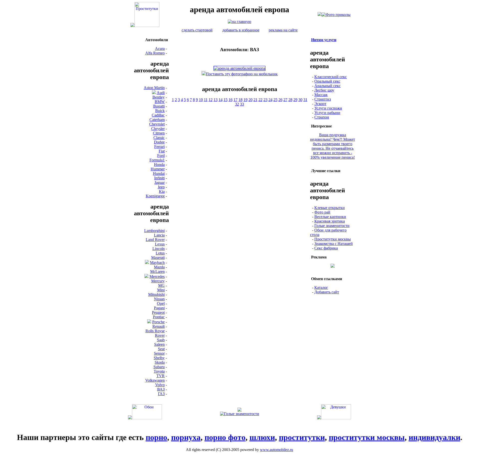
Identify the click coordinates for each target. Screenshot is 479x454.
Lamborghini (154, 230)
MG (161, 285)
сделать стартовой (197, 30)
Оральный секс (327, 81)
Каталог (321, 287)
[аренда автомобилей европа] (239, 21)
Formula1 (157, 160)
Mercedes (157, 276)
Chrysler (158, 128)
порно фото (225, 437)
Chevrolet (157, 124)
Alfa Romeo (155, 53)
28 (290, 100)
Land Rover (155, 239)
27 (285, 100)
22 (260, 100)
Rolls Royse (155, 331)
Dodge (159, 142)
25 (275, 100)
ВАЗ (161, 389)
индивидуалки (434, 437)
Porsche (158, 322)
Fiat (162, 151)
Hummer (158, 169)
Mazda (159, 267)
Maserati (158, 257)
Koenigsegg (155, 196)
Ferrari (159, 146)
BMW (160, 102)
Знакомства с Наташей (333, 243)
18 (240, 100)
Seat (161, 349)
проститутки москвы (367, 437)
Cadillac (158, 115)
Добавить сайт (326, 292)
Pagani (159, 308)
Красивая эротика (329, 221)
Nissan (159, 299)
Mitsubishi (156, 294)
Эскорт (320, 104)
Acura (160, 48)
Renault (158, 326)
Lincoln (158, 248)
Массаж (321, 95)
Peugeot (158, 312)
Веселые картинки (330, 217)
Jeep (161, 187)
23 (265, 100)
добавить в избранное (240, 30)
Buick (160, 111)
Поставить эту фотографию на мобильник (242, 74)
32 (237, 104)
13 (216, 100)
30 (300, 100)
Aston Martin (154, 88)
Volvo (160, 385)
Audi (161, 93)
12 (211, 100)
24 (270, 100)
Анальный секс (327, 86)
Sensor (159, 353)
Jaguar (159, 182)
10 (201, 100)
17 (236, 100)
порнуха (186, 437)
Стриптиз (322, 99)
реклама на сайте (283, 30)
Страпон (321, 117)
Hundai (159, 173)
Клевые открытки (329, 208)
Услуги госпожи (328, 108)
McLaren (157, 271)
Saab (161, 340)
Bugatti (159, 106)
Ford (161, 155)
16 (231, 100)
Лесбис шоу (324, 90)
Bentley (158, 97)
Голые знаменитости (332, 226)
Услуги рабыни (327, 113)
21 (255, 100)
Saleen (159, 344)
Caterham (157, 119)
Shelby (159, 358)
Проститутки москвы (332, 239)
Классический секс (330, 77)
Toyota (159, 371)
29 (295, 100)
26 (280, 100)
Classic (159, 137)
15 (226, 100)
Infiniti (159, 178)
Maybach (157, 262)
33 (242, 104)
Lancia (159, 235)
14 (221, 100)
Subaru (159, 367)
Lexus (160, 244)
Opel (161, 303)
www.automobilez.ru (276, 450)
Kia (162, 191)
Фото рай (322, 212)
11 (206, 100)
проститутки (302, 437)
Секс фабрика (326, 248)
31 (305, 100)
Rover (160, 335)
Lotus (160, 253)
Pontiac (159, 317)
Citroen (159, 133)
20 (250, 100)
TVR (160, 376)
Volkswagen (155, 380)
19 (245, 100)
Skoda (160, 362)
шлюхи (262, 437)
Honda (159, 164)
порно (156, 437)
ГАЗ (161, 394)
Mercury (158, 281)
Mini (161, 290)
